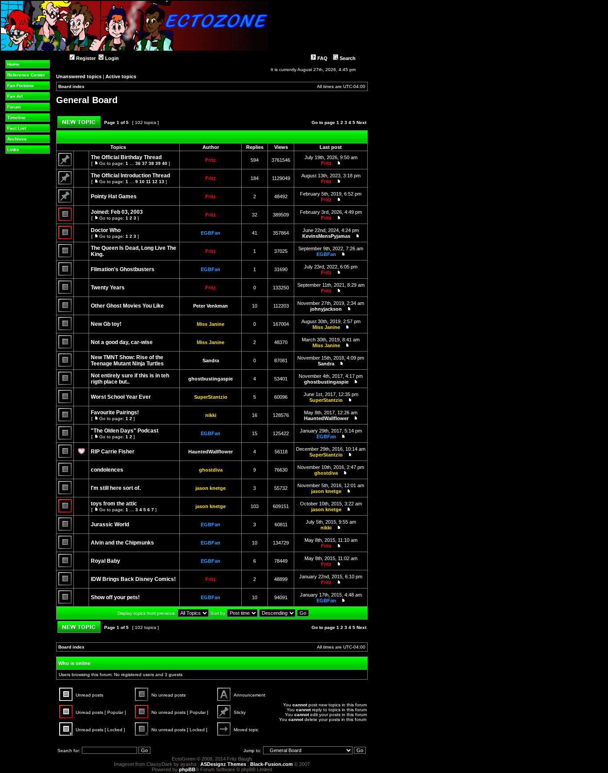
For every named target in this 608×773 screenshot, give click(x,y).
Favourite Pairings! (115, 412)
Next (361, 122)
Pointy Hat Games (114, 196)
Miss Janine (210, 324)
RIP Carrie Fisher (112, 452)
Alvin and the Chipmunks (122, 543)
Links (13, 149)
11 (148, 181)
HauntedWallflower (326, 418)
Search (347, 58)
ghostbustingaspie (210, 378)
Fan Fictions (20, 85)
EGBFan (210, 233)
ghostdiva (211, 470)
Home (13, 64)
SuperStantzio (210, 397)
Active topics (120, 76)
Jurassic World (110, 524)
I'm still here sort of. (116, 488)
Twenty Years (108, 287)
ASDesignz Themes (223, 764)
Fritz (210, 160)
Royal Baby (105, 561)
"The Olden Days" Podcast (124, 431)
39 (158, 163)
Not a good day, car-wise (122, 342)
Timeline (16, 117)
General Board (87, 100)
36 (138, 163)
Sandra (211, 360)
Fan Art (15, 96)
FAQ (322, 58)
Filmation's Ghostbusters (122, 269)
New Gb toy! (106, 324)
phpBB (187, 769)
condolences (107, 470)
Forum (14, 106)
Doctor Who (106, 230)
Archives (17, 138)
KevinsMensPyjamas (326, 236)
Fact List (16, 128)
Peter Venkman (210, 305)
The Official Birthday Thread (126, 157)
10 (142, 181)
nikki (210, 415)
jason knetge (210, 488)
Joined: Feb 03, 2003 (117, 212)
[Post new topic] (79, 126)
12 (155, 181)
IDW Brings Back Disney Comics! (133, 579)
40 (164, 163)
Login (111, 58)
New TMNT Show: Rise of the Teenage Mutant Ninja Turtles (127, 360)
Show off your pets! (115, 597)
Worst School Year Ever (121, 397)
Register (85, 58)
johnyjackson (326, 309)
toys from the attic (114, 504)
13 (161, 181)
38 (151, 163)
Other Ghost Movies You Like (127, 306)
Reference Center (26, 74)
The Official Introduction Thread (130, 175)
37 (144, 163)
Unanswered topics (78, 76)
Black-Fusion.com (271, 764)
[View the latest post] (337, 163)
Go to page (323, 122)
